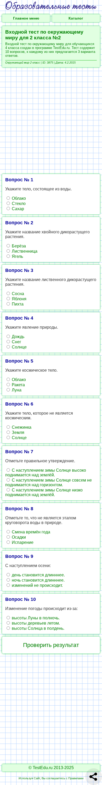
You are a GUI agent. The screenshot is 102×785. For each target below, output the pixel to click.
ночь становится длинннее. (38, 580)
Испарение (22, 542)
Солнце (19, 347)
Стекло (18, 203)
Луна (16, 390)
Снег (16, 342)
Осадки (18, 537)
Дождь (17, 336)
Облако (18, 198)
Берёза (18, 246)
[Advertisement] (51, 120)
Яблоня (18, 299)
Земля (17, 432)
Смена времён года (30, 532)
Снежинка (21, 427)
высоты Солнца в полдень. (37, 628)
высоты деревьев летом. (35, 623)
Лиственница (24, 251)
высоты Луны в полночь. (35, 618)
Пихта (17, 304)
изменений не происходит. (37, 585)
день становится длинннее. (38, 575)
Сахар (17, 209)
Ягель (17, 256)
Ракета (18, 385)
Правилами (75, 778)
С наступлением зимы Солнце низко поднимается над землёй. (44, 492)
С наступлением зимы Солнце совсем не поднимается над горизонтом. (48, 482)
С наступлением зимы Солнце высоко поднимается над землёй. (45, 472)
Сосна (17, 293)
